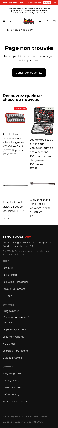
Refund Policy (11, 394)
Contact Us (9, 322)
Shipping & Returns (14, 329)
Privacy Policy (11, 380)
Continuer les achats (29, 72)
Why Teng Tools (12, 373)
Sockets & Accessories (15, 281)
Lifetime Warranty (13, 336)
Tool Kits (8, 267)
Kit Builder (9, 343)
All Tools (7, 295)
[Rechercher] (10, 20)
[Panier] (54, 20)
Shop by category (20, 29)
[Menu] (3, 21)
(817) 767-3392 (11, 311)
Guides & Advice (12, 357)
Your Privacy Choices (15, 401)
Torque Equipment (14, 288)
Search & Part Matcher (16, 350)
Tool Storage (10, 274)
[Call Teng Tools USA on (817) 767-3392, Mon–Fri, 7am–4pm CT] (40, 20)
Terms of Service (12, 387)
